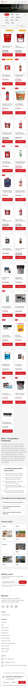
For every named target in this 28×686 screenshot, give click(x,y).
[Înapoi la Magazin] (2, 14)
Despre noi (4, 622)
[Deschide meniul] (25, 2)
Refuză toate (6, 682)
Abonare (22, 582)
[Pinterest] (16, 606)
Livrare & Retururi (5, 638)
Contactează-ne (5, 635)
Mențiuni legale (5, 648)
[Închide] (25, 676)
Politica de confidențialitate (20, 585)
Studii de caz (4, 632)
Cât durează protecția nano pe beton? (13, 502)
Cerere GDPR (4, 651)
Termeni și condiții (6, 640)
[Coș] (22, 2)
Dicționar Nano (5, 630)
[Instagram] (7, 606)
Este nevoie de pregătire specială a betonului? (12, 513)
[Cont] (19, 2)
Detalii (12, 679)
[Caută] (16, 2)
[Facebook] (11, 606)
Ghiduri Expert (4, 627)
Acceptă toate (22, 682)
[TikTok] (3, 606)
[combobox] (21, 26)
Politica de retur (5, 646)
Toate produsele (5, 614)
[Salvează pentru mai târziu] (11, 32)
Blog (2, 625)
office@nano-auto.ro (10, 662)
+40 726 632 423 (9, 659)
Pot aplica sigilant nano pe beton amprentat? (11, 507)
